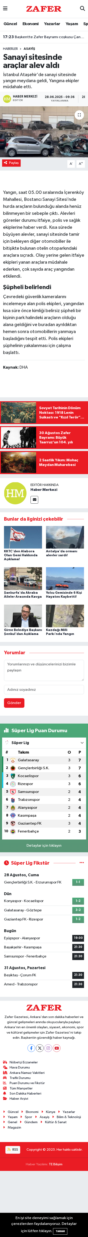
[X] (40, 1048)
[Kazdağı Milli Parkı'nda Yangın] (65, 616)
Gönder (14, 703)
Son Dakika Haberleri (25, 1093)
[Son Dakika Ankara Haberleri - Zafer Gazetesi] (43, 9)
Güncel (10, 24)
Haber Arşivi (19, 1098)
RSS (15, 1149)
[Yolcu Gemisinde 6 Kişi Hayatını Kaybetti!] (65, 578)
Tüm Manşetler (21, 1088)
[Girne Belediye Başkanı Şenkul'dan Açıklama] (23, 616)
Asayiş (29, 49)
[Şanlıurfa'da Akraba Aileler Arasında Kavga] (23, 578)
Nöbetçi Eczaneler (24, 1062)
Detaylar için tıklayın (44, 846)
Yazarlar (52, 24)
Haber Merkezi (44, 490)
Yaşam (72, 24)
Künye (50, 1112)
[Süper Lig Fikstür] (82, 863)
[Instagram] (48, 1048)
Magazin (14, 1127)
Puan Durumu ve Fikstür (27, 1083)
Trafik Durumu (20, 1078)
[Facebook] (31, 1048)
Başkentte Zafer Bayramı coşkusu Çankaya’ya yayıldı (44, 37)
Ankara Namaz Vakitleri (27, 1073)
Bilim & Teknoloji (69, 1117)
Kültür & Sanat (56, 1122)
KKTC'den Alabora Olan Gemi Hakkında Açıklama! (21, 555)
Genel (12, 1122)
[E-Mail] (34, 500)
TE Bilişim (55, 1164)
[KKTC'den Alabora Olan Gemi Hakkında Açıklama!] (23, 537)
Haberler (10, 49)
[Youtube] (57, 1048)
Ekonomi (31, 24)
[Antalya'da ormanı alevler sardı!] (65, 537)
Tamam (60, 1231)
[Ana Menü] (5, 9)
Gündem (31, 1122)
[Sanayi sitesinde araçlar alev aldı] (44, 132)
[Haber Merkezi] (15, 493)
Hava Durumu (20, 1067)
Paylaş (14, 163)
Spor (28, 1117)
